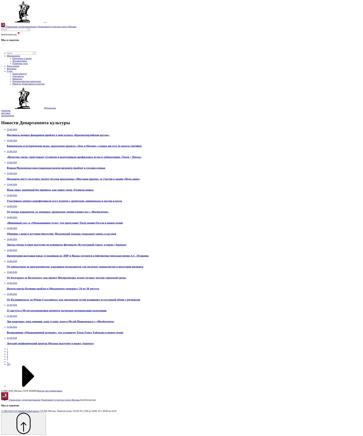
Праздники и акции (22, 58)
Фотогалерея (13, 66)
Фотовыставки (19, 61)
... (8, 362)
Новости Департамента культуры (28, 84)
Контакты (11, 68)
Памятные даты (20, 63)
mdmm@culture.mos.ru (28, 411)
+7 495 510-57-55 (9, 411)
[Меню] (45, 22)
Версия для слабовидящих (49, 391)
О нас (9, 71)
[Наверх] (23, 423)
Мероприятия (13, 56)
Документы (18, 76)
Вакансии (17, 79)
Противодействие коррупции (26, 81)
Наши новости (19, 74)
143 (8, 364)
